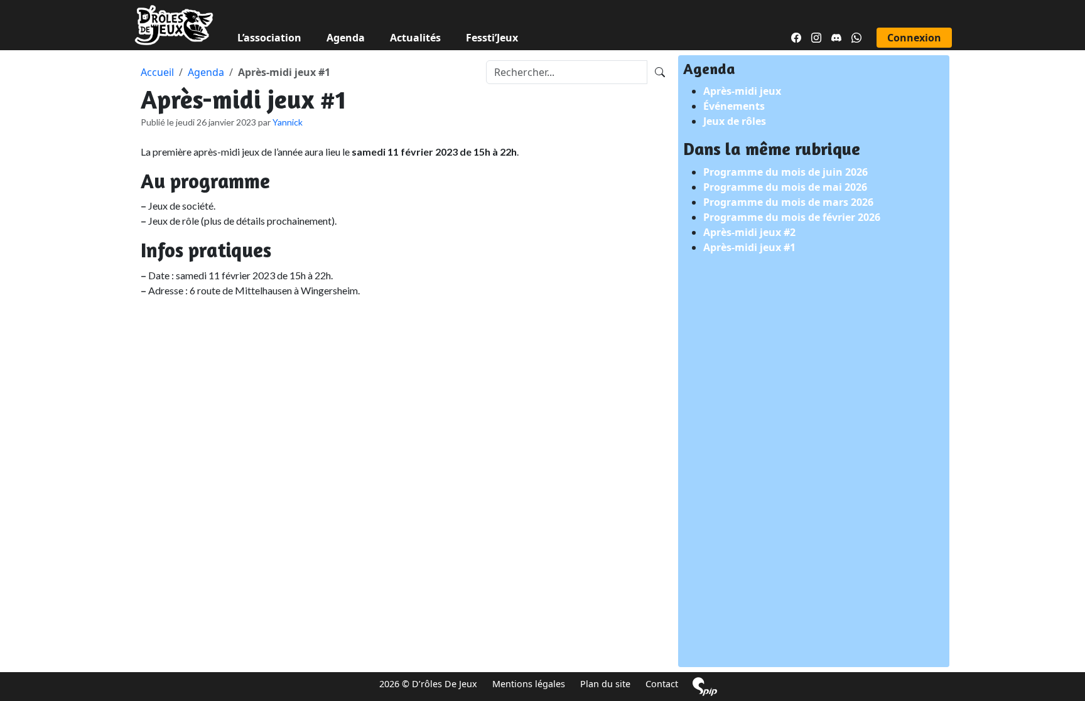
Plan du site (605, 684)
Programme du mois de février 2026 (791, 217)
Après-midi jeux (742, 91)
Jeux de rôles (734, 121)
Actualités (415, 38)
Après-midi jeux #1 (749, 247)
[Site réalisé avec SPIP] (705, 686)
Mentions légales (528, 684)
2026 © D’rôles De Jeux (428, 684)
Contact (661, 684)
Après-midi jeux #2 (749, 232)
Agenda (346, 38)
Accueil (157, 72)
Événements (734, 106)
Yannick (288, 122)
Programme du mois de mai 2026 (785, 187)
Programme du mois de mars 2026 (788, 202)
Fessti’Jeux (492, 38)
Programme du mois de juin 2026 (785, 172)
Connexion (914, 38)
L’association (269, 38)
